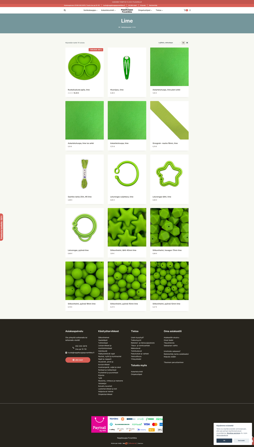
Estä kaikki (241, 440)
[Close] (251, 391)
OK (224, 440)
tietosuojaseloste (222, 435)
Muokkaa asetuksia (233, 433)
